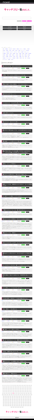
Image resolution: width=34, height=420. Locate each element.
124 (14, 396)
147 (8, 399)
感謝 (7, 56)
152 (19, 399)
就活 (26, 56)
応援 (29, 54)
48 (20, 388)
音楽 (4, 54)
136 (12, 397)
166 (21, 400)
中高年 (13, 154)
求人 (4, 56)
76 (10, 391)
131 (30, 396)
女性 (13, 198)
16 (24, 385)
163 (15, 400)
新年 (9, 59)
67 (23, 390)
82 (20, 391)
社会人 (13, 267)
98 (18, 393)
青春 (26, 54)
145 (3, 399)
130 (28, 396)
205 (21, 405)
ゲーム (21, 48)
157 (30, 399)
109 (11, 394)
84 (23, 391)
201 (12, 405)
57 (6, 390)
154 (23, 399)
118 (31, 394)
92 (8, 393)
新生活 (14, 58)
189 (15, 404)
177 (17, 402)
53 (29, 388)
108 (9, 394)
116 (27, 394)
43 (11, 388)
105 (3, 394)
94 (11, 393)
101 (24, 393)
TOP (17, 417)
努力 (17, 56)
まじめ (8, 77)
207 (26, 405)
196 (30, 404)
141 (23, 397)
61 (13, 390)
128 (23, 396)
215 (22, 407)
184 (3, 404)
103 (28, 393)
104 (31, 393)
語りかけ (9, 86)
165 (19, 400)
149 (12, 399)
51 (25, 388)
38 (3, 388)
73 (4, 391)
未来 (28, 48)
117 (29, 394)
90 (4, 393)
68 (25, 390)
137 (15, 397)
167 (23, 400)
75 (8, 391)
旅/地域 (4, 198)
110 (14, 394)
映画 (18, 48)
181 (26, 402)
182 (28, 402)
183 (30, 402)
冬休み (29, 58)
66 (22, 390)
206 (23, 405)
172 (6, 402)
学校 (8, 53)
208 (28, 405)
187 (10, 404)
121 (8, 396)
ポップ (8, 165)
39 (4, 388)
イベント (23, 50)
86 (27, 391)
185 (6, 404)
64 (18, 390)
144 (30, 397)
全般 (13, 68)
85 (25, 391)
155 (26, 399)
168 (26, 400)
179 (21, 402)
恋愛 (20, 54)
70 (29, 390)
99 (19, 393)
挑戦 (7, 54)
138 (17, 397)
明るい (14, 54)
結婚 (20, 53)
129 (26, 396)
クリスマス (5, 59)
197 (3, 405)
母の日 (14, 48)
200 (10, 405)
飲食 (26, 53)
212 (16, 407)
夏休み (7, 48)
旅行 (19, 50)
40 (6, 388)
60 (11, 390)
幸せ (11, 53)
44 (13, 388)
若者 (13, 133)
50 (23, 388)
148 (10, 399)
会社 (17, 53)
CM (19, 51)
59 (10, 390)
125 (17, 396)
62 (15, 390)
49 (22, 388)
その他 (3, 68)
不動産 (4, 53)
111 (16, 394)
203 (17, 405)
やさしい (9, 68)
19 (29, 385)
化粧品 (30, 53)
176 (15, 402)
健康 (14, 53)
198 (6, 405)
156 (28, 399)
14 (20, 385)
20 (31, 385)
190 (17, 404)
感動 (20, 56)
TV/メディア (4, 133)
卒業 (21, 58)
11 (15, 385)
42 (10, 388)
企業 (8, 51)
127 (21, 396)
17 (26, 385)
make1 (3, 419)
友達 (14, 56)
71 (30, 390)
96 (14, 393)
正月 (12, 59)
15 (22, 385)
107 (7, 394)
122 (10, 396)
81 (18, 391)
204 (19, 405)
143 (28, 397)
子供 (13, 176)
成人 (13, 86)
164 (17, 400)
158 (3, 400)
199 (8, 405)
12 (17, 385)
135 (10, 397)
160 (8, 400)
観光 (23, 53)
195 (28, 404)
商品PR (3, 86)
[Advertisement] (17, 40)
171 (3, 402)
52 (27, 388)
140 (21, 397)
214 (20, 407)
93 (9, 393)
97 (16, 393)
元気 (10, 50)
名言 (16, 50)
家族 (7, 50)
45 (15, 388)
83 (22, 391)
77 (11, 391)
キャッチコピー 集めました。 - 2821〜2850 (8, 2)
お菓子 (22, 51)
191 (19, 404)
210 (11, 407)
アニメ (4, 51)
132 (3, 397)
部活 (4, 50)
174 (10, 402)
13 (19, 385)
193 (23, 404)
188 (12, 404)
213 (18, 407)
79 (15, 391)
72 (3, 391)
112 (18, 394)
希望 (10, 54)
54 (30, 388)
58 (8, 390)
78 (13, 391)
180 (23, 402)
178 (19, 402)
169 (28, 400)
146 (6, 399)
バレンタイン (9, 58)
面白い (25, 48)
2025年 (11, 56)
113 (20, 394)
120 (6, 396)
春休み (4, 58)
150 (15, 399)
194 (26, 404)
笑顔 (17, 54)
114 (22, 394)
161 (10, 400)
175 (12, 402)
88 (30, 391)
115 (24, 394)
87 (29, 391)
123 (12, 396)
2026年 (28, 50)
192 (21, 404)
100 (22, 393)
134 (8, 397)
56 (4, 390)
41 (8, 388)
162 (12, 400)
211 (13, 407)
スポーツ (11, 51)
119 (3, 396)
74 (6, 391)
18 (27, 385)
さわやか (9, 278)
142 (26, 397)
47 (18, 388)
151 (17, 399)
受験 (17, 58)
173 (8, 402)
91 (6, 393)
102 (26, 393)
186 (8, 404)
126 (19, 396)
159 (6, 400)
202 (15, 405)
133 (6, 397)
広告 (13, 50)
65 (20, 390)
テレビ (16, 51)
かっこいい (27, 51)
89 (2, 393)
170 (30, 400)
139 (19, 397)
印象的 (8, 143)
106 (5, 394)
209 (30, 405)
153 (21, 399)
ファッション (4, 165)
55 (3, 390)
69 (27, 390)
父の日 (11, 48)
